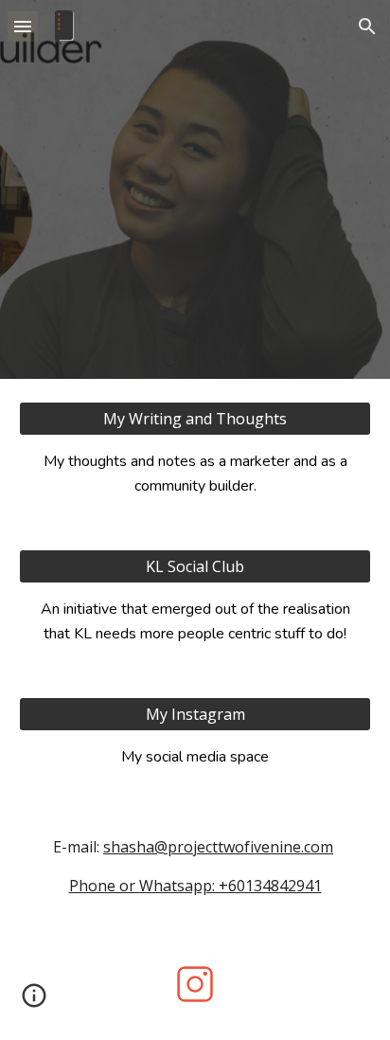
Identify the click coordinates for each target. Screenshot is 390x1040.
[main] (195, 473)
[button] (22, 26)
